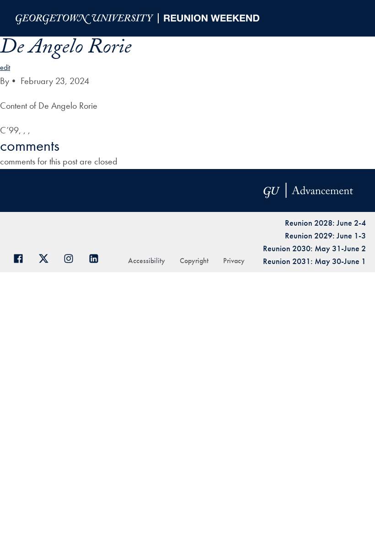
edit (5, 67)
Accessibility (146, 260)
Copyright (194, 260)
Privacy (234, 260)
